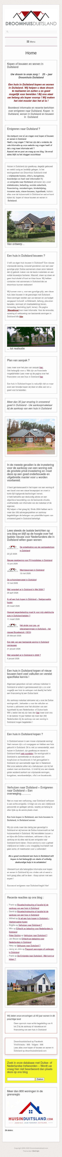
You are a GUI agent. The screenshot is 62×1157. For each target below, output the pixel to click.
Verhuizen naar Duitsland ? (30, 925)
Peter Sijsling (15, 935)
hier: (41, 367)
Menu (32, 41)
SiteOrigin (35, 1151)
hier (21, 316)
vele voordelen (27, 753)
